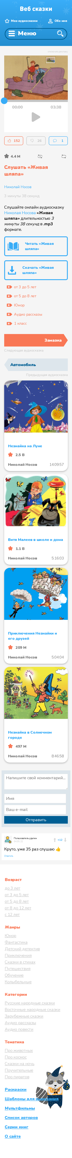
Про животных (19, 1050)
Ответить (8, 856)
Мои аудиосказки (24, 21)
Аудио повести (19, 1029)
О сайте (13, 1136)
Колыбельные (18, 982)
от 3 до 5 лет (17, 895)
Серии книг (16, 1127)
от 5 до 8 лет (17, 901)
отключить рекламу (58, 51)
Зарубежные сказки (24, 1016)
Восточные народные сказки (32, 1009)
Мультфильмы (20, 1108)
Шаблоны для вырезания (32, 1099)
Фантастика (16, 942)
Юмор (10, 935)
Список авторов (21, 1117)
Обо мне (61, 21)
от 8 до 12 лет (18, 908)
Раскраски (16, 1089)
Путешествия (17, 968)
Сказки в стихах (20, 962)
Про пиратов (17, 1077)
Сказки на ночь (19, 1063)
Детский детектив (22, 949)
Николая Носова (20, 213)
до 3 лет (12, 888)
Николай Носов (17, 187)
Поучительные (19, 1070)
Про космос (16, 1057)
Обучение (14, 975)
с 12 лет (12, 914)
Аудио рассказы (20, 1022)
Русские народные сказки (30, 1003)
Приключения (18, 955)
